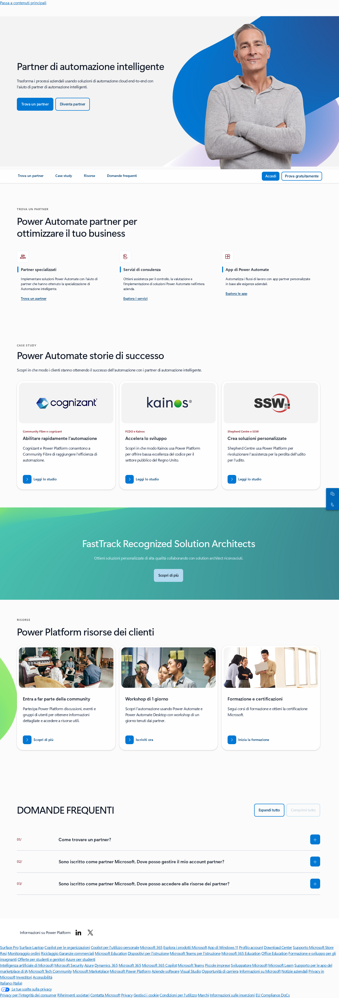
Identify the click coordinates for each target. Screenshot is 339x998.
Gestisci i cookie (146, 995)
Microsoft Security (68, 965)
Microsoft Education (111, 953)
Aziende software (165, 971)
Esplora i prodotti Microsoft (185, 947)
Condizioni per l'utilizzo (178, 995)
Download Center (278, 947)
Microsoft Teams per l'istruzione (195, 953)
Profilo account (251, 947)
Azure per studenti (80, 959)
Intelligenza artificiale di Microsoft (26, 965)
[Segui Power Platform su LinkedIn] (78, 932)
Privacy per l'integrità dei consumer (28, 995)
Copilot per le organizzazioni (67, 947)
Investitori (24, 977)
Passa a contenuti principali (23, 2)
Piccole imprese (217, 965)
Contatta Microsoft (105, 995)
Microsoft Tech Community (50, 971)
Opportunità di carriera (220, 971)
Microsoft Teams (191, 965)
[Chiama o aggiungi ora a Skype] (331, 504)
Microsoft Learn (281, 965)
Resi (3, 953)
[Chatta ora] (331, 493)
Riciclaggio (50, 953)
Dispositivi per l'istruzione (148, 953)
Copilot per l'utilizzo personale (115, 947)
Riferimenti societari (73, 995)
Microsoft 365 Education (241, 953)
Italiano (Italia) (11, 983)
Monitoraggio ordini (24, 953)
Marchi (203, 995)
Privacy (127, 995)
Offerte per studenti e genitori (41, 959)
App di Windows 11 (223, 947)
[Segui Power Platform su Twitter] (90, 932)
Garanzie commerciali (76, 953)
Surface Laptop (31, 947)
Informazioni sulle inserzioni (232, 995)
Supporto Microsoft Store (313, 947)
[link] (30, 177)
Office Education (274, 953)
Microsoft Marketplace (91, 971)
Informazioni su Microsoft (260, 971)
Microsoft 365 (151, 947)
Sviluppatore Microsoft (249, 965)
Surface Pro (9, 947)
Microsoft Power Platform (130, 971)
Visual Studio (190, 971)
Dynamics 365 (106, 965)
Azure (89, 965)
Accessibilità (42, 977)
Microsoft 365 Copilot (159, 965)
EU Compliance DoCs (273, 995)
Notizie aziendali (294, 971)
